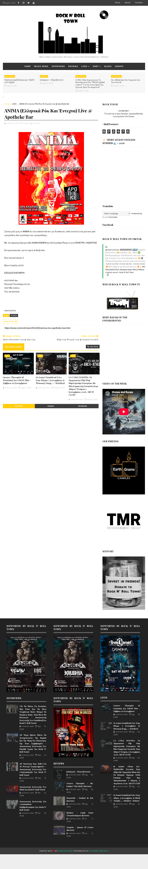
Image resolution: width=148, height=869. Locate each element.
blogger (19, 406)
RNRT (96, 66)
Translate (112, 217)
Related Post (13, 346)
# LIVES (14, 315)
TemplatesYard (65, 851)
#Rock (135, 269)
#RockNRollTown (112, 269)
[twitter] (28, 3)
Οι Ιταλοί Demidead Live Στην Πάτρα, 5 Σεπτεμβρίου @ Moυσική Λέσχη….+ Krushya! (50, 380)
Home (117, 2)
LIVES (84, 66)
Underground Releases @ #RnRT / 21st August (19, 81)
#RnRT (145, 267)
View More (94, 346)
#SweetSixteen (126, 269)
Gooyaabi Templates (99, 851)
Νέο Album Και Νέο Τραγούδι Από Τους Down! (125, 81)
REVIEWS (73, 66)
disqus (51, 406)
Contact (139, 2)
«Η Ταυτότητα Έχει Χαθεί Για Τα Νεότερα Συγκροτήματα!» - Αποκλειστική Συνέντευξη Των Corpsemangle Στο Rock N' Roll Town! (33, 769)
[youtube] (33, 3)
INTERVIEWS (58, 66)
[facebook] (18, 3)
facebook (82, 406)
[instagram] (23, 3)
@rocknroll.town (112, 250)
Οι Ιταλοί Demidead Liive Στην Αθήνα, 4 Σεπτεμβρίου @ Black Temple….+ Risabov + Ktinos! (126, 798)
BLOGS (108, 66)
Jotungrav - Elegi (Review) (51, 80)
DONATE (119, 66)
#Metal (141, 269)
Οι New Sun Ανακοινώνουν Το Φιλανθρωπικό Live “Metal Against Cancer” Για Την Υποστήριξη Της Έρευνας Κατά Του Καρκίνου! (90, 84)
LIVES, (37, 123)
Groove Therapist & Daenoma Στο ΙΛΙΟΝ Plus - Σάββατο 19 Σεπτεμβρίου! (17, 380)
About (127, 2)
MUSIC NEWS (41, 66)
